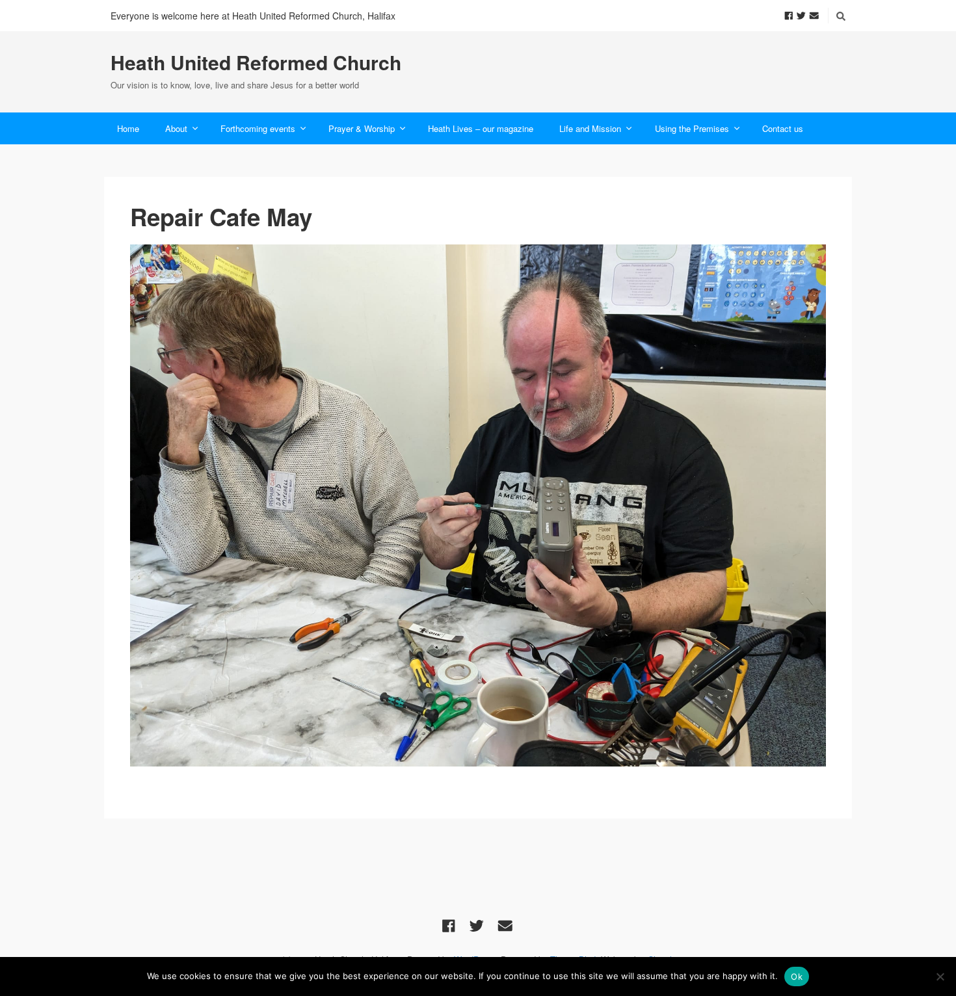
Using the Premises (692, 128)
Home (128, 128)
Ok (797, 976)
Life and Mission (590, 128)
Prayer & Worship (361, 128)
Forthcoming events (257, 128)
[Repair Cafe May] (478, 505)
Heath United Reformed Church (256, 62)
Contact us (782, 128)
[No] (939, 976)
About (176, 128)
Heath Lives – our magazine (480, 128)
